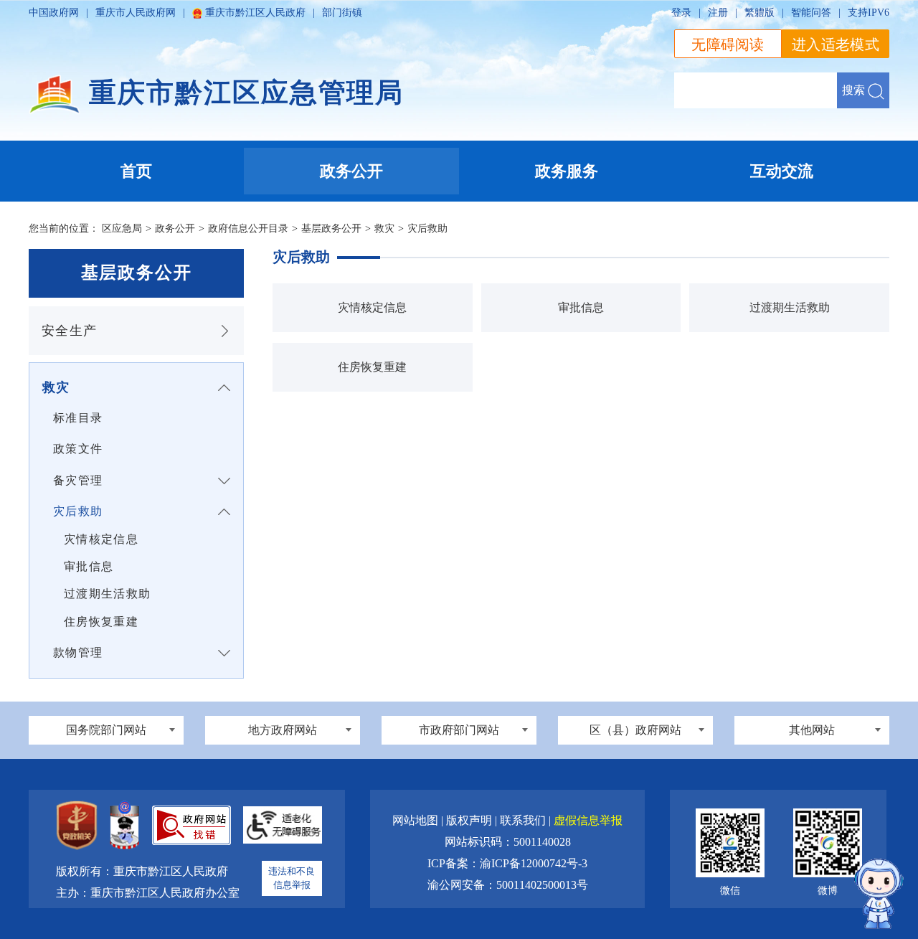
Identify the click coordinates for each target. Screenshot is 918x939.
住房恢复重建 (101, 621)
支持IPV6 (868, 12)
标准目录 (78, 418)
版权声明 (470, 820)
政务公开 (175, 228)
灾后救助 (427, 228)
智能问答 (811, 12)
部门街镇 (342, 12)
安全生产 (69, 331)
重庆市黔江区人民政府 (255, 12)
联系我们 (524, 820)
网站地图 (416, 820)
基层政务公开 (331, 228)
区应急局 (122, 228)
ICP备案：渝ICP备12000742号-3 (507, 863)
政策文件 (78, 449)
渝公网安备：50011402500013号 (507, 885)
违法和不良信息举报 (291, 878)
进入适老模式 (835, 44)
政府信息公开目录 (248, 228)
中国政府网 (54, 12)
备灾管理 (78, 480)
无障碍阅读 (728, 44)
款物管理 (78, 652)
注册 (718, 12)
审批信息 (88, 566)
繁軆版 (759, 12)
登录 (681, 12)
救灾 (384, 228)
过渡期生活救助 (107, 594)
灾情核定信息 (101, 539)
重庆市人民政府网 (135, 12)
